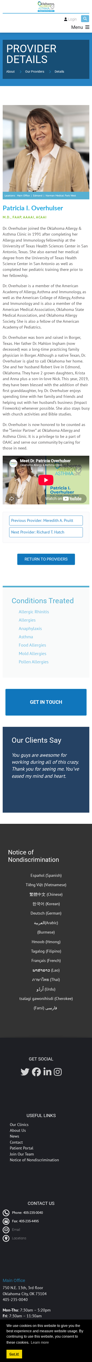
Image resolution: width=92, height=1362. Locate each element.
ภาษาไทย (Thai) (46, 979)
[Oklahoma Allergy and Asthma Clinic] (46, 6)
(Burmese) (46, 932)
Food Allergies (32, 645)
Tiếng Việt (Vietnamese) (46, 884)
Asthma (26, 637)
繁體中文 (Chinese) (46, 894)
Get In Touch (46, 702)
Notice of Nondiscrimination (33, 856)
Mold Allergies (32, 653)
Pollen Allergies (33, 662)
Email (16, 1230)
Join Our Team (22, 1154)
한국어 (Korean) (46, 903)
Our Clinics (19, 1124)
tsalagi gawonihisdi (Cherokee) (46, 998)
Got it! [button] (14, 1354)
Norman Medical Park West (61, 195)
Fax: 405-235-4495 (25, 1221)
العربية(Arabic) (46, 922)
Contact (16, 1142)
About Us (18, 1130)
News (14, 1136)
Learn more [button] (40, 1342)
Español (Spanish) (46, 875)
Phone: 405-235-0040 (27, 1213)
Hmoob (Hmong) (46, 941)
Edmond (37, 195)
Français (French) (46, 960)
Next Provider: (37, 532)
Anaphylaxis (30, 628)
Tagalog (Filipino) (46, 951)
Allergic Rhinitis (34, 612)
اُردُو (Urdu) (46, 989)
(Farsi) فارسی (46, 1007)
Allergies (27, 620)
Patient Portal (21, 1148)
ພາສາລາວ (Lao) (46, 970)
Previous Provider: (42, 520)
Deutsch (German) (46, 913)
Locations (19, 1238)
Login (72, 19)
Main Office (23, 195)
